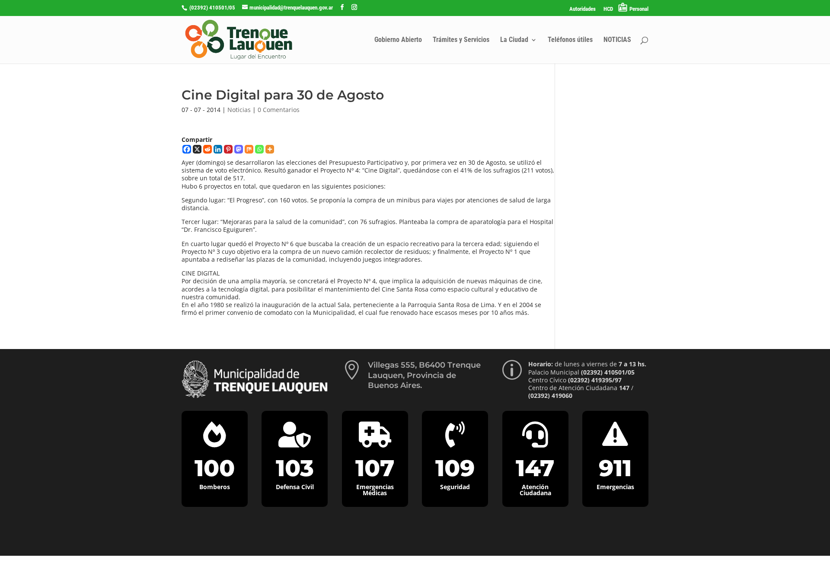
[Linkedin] (218, 149)
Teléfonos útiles (570, 40)
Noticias (239, 110)
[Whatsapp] (259, 149)
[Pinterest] (228, 149)
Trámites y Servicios (461, 40)
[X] (197, 149)
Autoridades (582, 9)
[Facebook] (186, 149)
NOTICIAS (617, 40)
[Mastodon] (238, 149)
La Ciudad (514, 40)
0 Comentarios (279, 110)
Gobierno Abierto (398, 40)
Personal (638, 9)
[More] (269, 149)
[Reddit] (207, 149)
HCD (608, 9)
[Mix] (249, 149)
